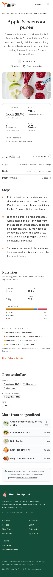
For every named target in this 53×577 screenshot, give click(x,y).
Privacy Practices (10, 550)
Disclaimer (6, 545)
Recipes (5, 13)
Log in (38, 4)
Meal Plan (6, 529)
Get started (34, 529)
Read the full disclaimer (26, 478)
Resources (7, 533)
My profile (33, 533)
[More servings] (48, 156)
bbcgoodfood (17, 13)
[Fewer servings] (33, 156)
